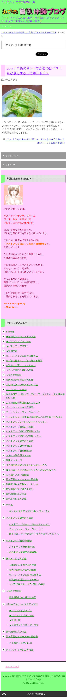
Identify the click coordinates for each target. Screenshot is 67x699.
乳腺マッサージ (14, 460)
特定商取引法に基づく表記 (19, 489)
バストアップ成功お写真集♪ (20, 426)
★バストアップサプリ (17, 346)
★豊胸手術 (11, 351)
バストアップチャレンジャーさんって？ (26, 421)
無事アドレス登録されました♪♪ (22, 484)
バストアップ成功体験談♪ (19, 450)
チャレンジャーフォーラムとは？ (23, 412)
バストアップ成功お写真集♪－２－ (23, 436)
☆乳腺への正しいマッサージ (21, 365)
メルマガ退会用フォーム (18, 455)
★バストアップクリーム (18, 341)
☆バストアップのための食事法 (22, 355)
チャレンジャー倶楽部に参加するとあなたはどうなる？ (34, 417)
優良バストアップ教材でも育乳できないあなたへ (31, 469)
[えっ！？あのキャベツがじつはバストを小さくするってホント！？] (22, 115)
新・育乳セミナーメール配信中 (22, 479)
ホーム (9, 504)
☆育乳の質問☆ (14, 375)
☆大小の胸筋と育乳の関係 (19, 370)
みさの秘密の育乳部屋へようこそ (23, 402)
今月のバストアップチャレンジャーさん (26, 465)
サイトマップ (12, 666)
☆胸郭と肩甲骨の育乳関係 (19, 379)
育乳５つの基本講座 (16, 498)
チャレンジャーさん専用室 (19, 649)
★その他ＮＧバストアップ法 (21, 336)
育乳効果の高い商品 (16, 494)
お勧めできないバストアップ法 (22, 384)
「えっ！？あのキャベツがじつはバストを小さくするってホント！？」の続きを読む (35, 141)
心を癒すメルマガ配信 (17, 474)
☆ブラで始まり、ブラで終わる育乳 (24, 360)
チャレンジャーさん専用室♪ (20, 407)
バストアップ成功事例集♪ (19, 445)
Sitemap (10, 331)
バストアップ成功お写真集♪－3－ (23, 431)
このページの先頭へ (36, 694)
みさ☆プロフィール (16, 389)
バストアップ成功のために (19, 441)
